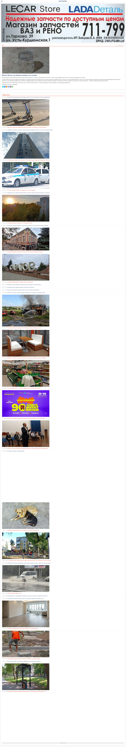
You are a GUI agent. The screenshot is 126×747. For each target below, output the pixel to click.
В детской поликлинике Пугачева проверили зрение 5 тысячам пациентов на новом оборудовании (29, 97)
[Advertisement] (41, 477)
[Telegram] (8, 87)
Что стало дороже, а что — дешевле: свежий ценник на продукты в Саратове (24, 388)
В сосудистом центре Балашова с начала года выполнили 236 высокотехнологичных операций (27, 225)
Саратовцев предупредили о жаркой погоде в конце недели (20, 282)
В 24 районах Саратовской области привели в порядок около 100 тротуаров (23, 658)
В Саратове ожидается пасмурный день (15, 451)
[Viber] (10, 87)
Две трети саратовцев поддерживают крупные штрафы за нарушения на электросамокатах (27, 127)
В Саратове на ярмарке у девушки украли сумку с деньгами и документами (23, 289)
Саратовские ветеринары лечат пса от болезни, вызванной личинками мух (23, 530)
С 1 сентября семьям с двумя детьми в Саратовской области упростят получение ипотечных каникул (29, 560)
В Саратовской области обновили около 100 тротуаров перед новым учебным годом (25, 598)
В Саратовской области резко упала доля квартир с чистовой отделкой (22, 628)
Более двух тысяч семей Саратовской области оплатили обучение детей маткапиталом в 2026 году (29, 192)
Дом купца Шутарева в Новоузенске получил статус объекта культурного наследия (25, 251)
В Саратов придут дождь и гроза (14, 593)
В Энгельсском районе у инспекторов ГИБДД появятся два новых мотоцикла (23, 661)
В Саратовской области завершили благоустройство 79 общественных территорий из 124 (26, 691)
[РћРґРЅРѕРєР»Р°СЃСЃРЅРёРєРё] (6, 87)
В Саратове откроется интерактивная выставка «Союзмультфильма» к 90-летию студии (26, 418)
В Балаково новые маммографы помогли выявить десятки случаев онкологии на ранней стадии (29, 563)
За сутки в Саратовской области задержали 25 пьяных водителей (21, 190)
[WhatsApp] (12, 87)
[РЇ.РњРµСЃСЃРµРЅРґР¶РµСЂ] (3, 87)
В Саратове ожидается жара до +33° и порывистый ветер (20, 222)
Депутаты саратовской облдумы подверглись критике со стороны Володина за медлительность (27, 448)
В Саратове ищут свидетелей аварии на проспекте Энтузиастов (20, 287)
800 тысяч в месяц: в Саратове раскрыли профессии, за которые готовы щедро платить (26, 292)
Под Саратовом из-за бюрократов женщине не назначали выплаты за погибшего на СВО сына (27, 595)
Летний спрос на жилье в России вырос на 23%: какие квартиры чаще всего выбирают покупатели (29, 160)
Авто (3, 45)
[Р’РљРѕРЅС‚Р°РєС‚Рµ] (5, 87)
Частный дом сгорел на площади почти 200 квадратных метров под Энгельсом (24, 327)
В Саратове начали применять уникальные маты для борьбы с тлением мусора (24, 284)
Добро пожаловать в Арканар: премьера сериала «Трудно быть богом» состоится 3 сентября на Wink (30, 129)
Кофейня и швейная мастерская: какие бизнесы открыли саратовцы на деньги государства (26, 357)
